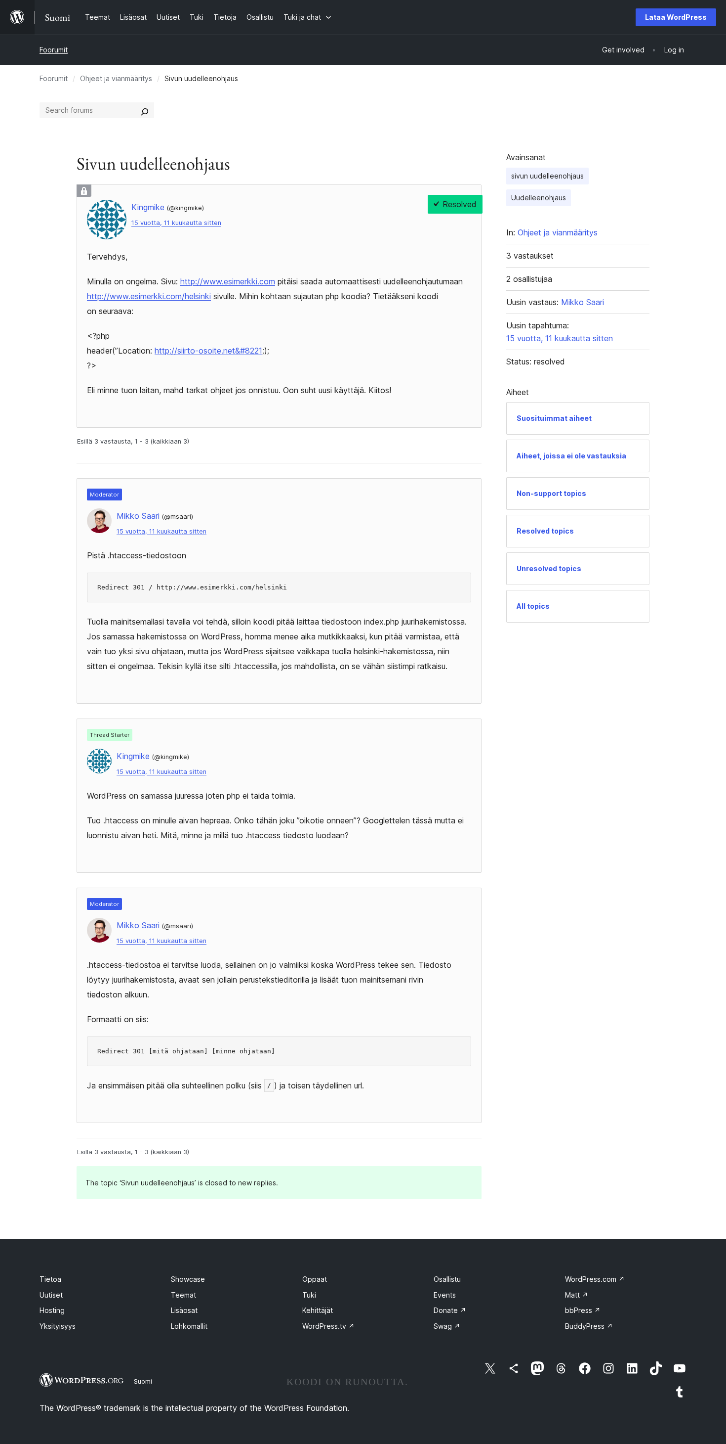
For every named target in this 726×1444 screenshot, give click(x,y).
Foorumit (54, 49)
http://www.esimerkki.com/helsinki (149, 296)
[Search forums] (144, 110)
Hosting (52, 1310)
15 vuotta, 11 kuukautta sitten (176, 222)
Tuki (309, 1295)
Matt (576, 1295)
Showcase (188, 1279)
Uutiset (51, 1295)
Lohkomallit (189, 1326)
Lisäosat (184, 1310)
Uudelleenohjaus (538, 197)
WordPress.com (595, 1279)
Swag (447, 1326)
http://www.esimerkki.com (227, 281)
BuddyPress (589, 1326)
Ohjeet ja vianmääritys (116, 78)
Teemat (183, 1295)
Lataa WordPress (676, 17)
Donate (450, 1310)
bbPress (583, 1310)
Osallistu (447, 1279)
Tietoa (50, 1279)
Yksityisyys (58, 1326)
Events (445, 1295)
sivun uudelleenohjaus (547, 176)
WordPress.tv (328, 1326)
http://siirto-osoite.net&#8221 (208, 351)
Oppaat (314, 1279)
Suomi (143, 1381)
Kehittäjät (317, 1310)
